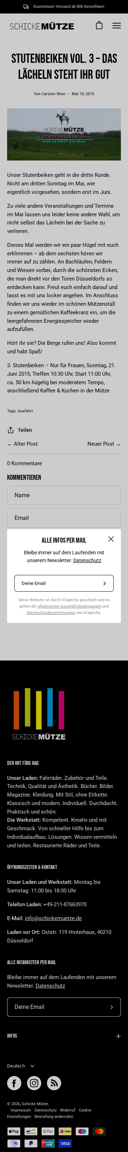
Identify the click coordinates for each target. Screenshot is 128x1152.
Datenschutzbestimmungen (51, 612)
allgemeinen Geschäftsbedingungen (69, 606)
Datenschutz (87, 560)
